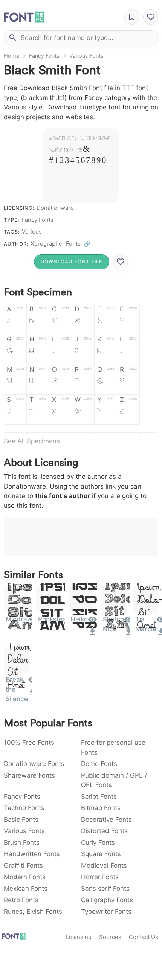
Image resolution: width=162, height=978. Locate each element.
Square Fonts (101, 854)
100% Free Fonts (29, 742)
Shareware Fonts (29, 775)
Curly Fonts (98, 842)
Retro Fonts (21, 900)
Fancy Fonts (44, 55)
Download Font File (71, 261)
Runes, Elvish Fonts (33, 911)
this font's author (62, 496)
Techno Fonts (24, 808)
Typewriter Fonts (106, 911)
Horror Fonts (100, 877)
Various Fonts (86, 55)
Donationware (55, 207)
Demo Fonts (99, 763)
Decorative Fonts (106, 819)
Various (32, 231)
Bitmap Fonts (101, 808)
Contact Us (143, 937)
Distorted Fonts (104, 831)
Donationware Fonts (34, 763)
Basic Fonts (21, 819)
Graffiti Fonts (23, 865)
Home (11, 55)
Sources (110, 937)
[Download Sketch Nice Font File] (128, 634)
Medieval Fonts (104, 865)
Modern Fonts (25, 877)
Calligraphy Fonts (107, 900)
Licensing (79, 937)
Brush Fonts (22, 842)
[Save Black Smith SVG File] (120, 261)
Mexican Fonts (25, 888)
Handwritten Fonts (32, 854)
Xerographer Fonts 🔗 (61, 243)
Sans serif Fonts (105, 888)
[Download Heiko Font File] (92, 634)
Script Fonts (99, 796)
